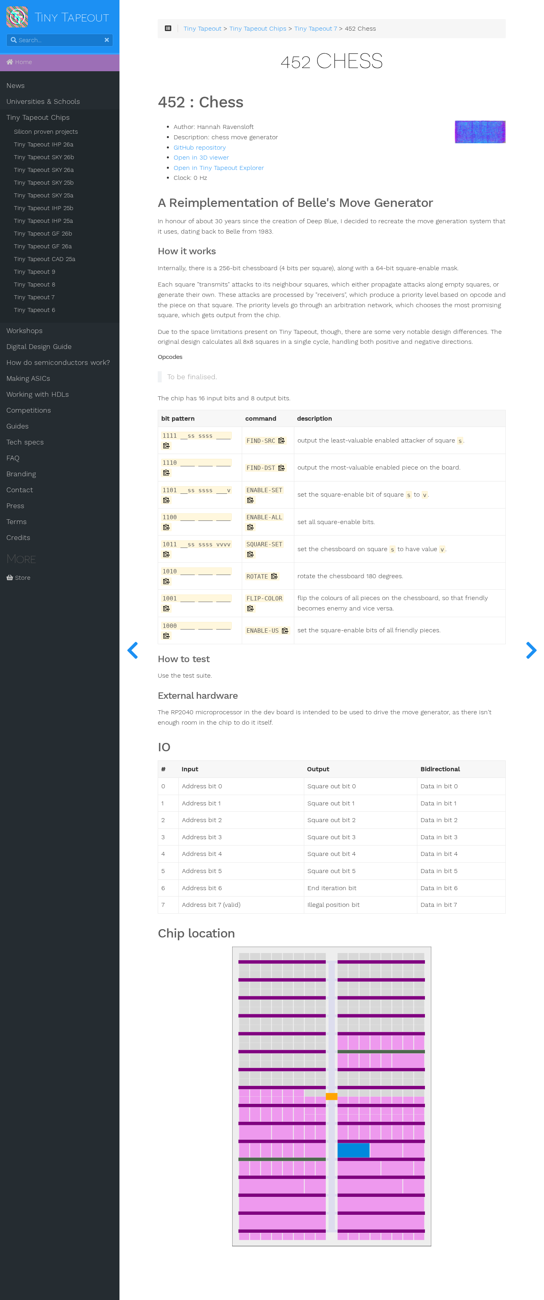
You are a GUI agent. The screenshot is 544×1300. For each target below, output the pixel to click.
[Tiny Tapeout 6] (531, 650)
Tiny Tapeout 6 (34, 310)
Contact (19, 490)
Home (22, 62)
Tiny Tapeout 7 (34, 297)
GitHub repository (200, 147)
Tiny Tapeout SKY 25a (43, 195)
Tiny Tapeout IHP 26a (43, 144)
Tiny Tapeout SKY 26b (44, 157)
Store (21, 577)
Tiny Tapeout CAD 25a (44, 259)
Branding (21, 474)
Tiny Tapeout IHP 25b (43, 208)
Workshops (24, 331)
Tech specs (25, 442)
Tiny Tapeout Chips (38, 117)
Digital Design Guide (39, 347)
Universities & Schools (43, 101)
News (15, 86)
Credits (18, 538)
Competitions (28, 410)
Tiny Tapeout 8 (34, 284)
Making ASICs (28, 378)
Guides (17, 426)
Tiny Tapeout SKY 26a (44, 169)
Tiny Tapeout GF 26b (43, 233)
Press (15, 506)
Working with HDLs (37, 394)
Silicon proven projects (46, 131)
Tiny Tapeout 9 (34, 271)
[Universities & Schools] (132, 650)
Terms (16, 522)
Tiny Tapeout (202, 28)
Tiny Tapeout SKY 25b (44, 182)
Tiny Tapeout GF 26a (43, 246)
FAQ (13, 458)
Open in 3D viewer (201, 157)
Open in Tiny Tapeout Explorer (219, 168)
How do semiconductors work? (58, 362)
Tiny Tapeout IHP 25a (43, 220)
